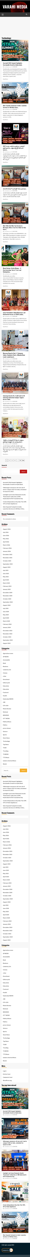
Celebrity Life (11, 260)
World (5, 764)
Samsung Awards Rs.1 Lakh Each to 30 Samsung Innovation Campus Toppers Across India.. (14, 397)
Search (4, 465)
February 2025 (7, 586)
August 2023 (6, 643)
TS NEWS (10, 142)
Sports (5, 734)
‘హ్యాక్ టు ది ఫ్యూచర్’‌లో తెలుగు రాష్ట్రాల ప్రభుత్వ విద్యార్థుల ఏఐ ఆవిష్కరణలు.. (13, 441)
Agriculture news (8, 653)
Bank (4, 663)
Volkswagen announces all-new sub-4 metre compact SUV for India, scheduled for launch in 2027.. (14, 489)
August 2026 (6, 529)
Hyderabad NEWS (18, 55)
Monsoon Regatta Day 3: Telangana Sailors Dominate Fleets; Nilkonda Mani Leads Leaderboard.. (14, 355)
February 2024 (7, 624)
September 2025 (8, 564)
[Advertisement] (15, 26)
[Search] (26, 14)
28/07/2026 (15, 190)
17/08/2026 (15, 1178)
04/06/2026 (15, 316)
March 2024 (6, 621)
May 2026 (6, 538)
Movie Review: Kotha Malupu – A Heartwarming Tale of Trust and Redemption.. (12, 270)
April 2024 (6, 618)
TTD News (6, 757)
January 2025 (7, 589)
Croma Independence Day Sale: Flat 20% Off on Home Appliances (14, 502)
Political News (7, 721)
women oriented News (9, 760)
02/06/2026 (15, 443)
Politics (5, 725)
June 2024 (6, 611)
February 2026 (7, 548)
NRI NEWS (6, 715)
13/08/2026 (15, 109)
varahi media (15, 7)
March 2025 (6, 583)
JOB (4, 702)
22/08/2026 (15, 67)
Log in (4, 1071)
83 (20, 460)
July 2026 (5, 532)
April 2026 (6, 542)
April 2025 (6, 580)
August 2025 (6, 567)
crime (4, 676)
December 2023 (7, 630)
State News (16, 99)
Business (5, 55)
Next (23, 460)
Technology (16, 57)
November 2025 (7, 557)
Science (5, 731)
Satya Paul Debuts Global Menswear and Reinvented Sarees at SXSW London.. (14, 313)
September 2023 (8, 640)
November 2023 (7, 633)
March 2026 (6, 545)
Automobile (5, 179)
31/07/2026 (15, 152)
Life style (5, 57)
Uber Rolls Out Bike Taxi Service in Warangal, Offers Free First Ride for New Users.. (14, 227)
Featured (5, 692)
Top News (22, 57)
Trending (5, 59)
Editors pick (11, 55)
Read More (5, 79)
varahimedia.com (7, 67)
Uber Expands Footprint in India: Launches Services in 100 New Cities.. (15, 106)
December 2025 (7, 554)
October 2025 (7, 561)
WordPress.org (7, 1080)
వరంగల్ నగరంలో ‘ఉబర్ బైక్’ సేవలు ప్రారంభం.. (15, 189)
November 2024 (7, 595)
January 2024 (7, 627)
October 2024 (7, 599)
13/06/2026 (15, 274)
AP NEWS (5, 656)
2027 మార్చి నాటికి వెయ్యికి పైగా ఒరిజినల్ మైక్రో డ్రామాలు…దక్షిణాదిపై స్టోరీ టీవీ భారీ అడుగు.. (13, 148)
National (10, 57)
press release (12, 140)
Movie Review (7, 708)
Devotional (6, 679)
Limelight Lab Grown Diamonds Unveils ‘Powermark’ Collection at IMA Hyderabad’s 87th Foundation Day (14, 496)
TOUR (4, 747)
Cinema (17, 260)
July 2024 (5, 608)
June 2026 (6, 535)
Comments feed (7, 1077)
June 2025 (6, 573)
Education (6, 686)
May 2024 (6, 614)
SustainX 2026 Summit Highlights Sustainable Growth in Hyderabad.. (12, 64)
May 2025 (6, 576)
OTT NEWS (6, 718)
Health (5, 695)
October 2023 (7, 637)
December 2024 (7, 592)
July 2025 (5, 570)
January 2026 (7, 551)
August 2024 (6, 605)
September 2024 (8, 602)
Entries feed (6, 1074)
